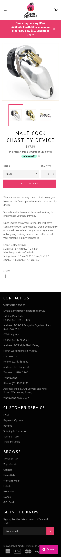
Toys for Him (10, 464)
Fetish (7, 486)
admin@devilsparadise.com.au (28, 310)
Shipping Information (15, 431)
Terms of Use (11, 436)
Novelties (9, 491)
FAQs (6, 414)
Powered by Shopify (35, 545)
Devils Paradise (18, 545)
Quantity (46, 166)
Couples (7, 469)
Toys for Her (10, 459)
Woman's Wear (11, 480)
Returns (7, 425)
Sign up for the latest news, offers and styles (25, 521)
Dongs (7, 497)
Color (6, 166)
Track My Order (11, 442)
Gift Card (8, 502)
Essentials (9, 475)
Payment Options (13, 420)
